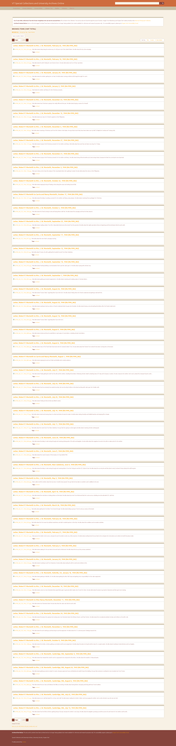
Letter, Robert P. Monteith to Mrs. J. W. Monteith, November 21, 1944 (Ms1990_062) (46, 154)
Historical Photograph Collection (143, 20)
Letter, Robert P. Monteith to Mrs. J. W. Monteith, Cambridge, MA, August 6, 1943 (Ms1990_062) (50, 681)
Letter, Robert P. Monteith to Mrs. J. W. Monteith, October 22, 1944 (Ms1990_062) (45, 181)
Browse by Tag (23, 32)
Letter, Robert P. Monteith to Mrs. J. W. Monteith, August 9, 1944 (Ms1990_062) (44, 329)
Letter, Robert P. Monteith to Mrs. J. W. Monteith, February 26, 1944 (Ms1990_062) (45, 519)
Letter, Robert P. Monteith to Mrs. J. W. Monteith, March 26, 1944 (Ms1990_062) (44, 505)
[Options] (160, 3)
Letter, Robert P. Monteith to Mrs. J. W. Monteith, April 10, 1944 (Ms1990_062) (43, 492)
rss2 (36, 726)
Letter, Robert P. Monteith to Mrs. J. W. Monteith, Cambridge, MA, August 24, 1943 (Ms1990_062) (51, 667)
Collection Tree (48, 8)
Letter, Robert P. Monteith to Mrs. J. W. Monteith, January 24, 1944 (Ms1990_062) (45, 559)
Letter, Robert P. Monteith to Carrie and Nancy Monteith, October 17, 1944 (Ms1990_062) (48, 194)
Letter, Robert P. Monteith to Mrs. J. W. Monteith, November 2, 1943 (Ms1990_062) (45, 627)
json (28, 726)
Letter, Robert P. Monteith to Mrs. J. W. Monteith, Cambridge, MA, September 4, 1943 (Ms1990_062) (52, 654)
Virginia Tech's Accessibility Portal (130, 23)
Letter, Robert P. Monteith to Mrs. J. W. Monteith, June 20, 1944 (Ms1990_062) (43, 438)
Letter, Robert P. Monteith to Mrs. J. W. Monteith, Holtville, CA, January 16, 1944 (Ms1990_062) (50, 573)
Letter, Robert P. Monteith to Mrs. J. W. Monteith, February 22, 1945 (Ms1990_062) (45, 46)
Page (16, 40)
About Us (72, 8)
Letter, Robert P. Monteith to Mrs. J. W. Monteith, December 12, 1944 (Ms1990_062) (45, 113)
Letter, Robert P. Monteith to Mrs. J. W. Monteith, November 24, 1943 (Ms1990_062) (46, 613)
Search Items (31, 32)
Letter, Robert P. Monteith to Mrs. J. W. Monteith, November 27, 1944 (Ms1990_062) (46, 140)
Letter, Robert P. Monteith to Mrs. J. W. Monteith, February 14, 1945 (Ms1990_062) (45, 59)
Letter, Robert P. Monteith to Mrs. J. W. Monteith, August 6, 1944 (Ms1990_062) (44, 343)
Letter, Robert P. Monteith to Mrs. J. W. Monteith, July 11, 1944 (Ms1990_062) (43, 424)
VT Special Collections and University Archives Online (38, 3)
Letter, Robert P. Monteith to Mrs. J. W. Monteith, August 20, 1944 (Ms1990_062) (44, 302)
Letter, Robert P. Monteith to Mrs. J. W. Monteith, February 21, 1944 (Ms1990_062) (45, 532)
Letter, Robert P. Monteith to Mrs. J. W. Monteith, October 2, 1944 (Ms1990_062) (44, 208)
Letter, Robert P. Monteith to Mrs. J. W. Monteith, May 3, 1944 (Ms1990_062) (43, 478)
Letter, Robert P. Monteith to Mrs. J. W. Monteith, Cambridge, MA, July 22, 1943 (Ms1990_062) (49, 694)
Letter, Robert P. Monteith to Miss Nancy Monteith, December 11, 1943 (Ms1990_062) (46, 600)
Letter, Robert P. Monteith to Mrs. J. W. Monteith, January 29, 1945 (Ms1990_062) (45, 73)
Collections (64, 8)
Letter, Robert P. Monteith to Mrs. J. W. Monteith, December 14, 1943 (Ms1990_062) (45, 586)
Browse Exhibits (38, 8)
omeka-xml (32, 726)
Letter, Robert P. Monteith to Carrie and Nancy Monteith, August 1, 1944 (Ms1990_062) (47, 356)
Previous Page (13, 40)
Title (148, 40)
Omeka (24, 742)
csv (16, 726)
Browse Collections (27, 8)
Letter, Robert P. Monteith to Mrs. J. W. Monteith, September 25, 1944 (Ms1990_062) (46, 221)
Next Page (27, 40)
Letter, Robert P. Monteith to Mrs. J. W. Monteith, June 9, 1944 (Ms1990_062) (43, 451)
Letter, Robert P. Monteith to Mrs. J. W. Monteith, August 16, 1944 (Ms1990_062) (44, 316)
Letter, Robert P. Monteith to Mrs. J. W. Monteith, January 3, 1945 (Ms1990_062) (44, 86)
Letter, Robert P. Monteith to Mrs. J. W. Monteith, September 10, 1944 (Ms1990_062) (46, 262)
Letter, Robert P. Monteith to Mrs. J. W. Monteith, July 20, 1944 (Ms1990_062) (43, 397)
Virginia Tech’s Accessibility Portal (121, 732)
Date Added (159, 40)
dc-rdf (18, 726)
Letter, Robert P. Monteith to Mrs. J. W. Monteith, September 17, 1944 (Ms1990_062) (46, 235)
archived (37, 52)
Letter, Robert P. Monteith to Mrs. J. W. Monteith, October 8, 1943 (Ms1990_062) (44, 640)
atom (13, 726)
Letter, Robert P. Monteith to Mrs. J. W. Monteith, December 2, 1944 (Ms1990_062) (45, 127)
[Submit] (163, 3)
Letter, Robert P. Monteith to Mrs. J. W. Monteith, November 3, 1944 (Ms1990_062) (45, 167)
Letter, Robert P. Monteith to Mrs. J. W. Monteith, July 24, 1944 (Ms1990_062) (43, 383)
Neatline (57, 8)
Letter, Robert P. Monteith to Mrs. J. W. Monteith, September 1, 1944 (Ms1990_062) (45, 275)
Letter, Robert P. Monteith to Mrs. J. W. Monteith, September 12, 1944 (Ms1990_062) (46, 248)
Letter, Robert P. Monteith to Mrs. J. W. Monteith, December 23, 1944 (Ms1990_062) (45, 100)
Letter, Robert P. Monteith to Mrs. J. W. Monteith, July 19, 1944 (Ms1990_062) (43, 411)
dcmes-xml (23, 726)
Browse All (15, 32)
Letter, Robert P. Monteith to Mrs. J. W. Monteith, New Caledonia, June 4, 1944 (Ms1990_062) (49, 465)
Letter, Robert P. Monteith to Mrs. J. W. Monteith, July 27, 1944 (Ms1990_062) (43, 370)
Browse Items (16, 8)
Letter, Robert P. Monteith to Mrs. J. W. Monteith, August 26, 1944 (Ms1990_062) (44, 289)
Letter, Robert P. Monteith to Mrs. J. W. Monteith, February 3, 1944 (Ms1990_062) (44, 546)
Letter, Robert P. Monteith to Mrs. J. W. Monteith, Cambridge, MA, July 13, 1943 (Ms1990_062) (49, 708)
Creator (152, 40)
